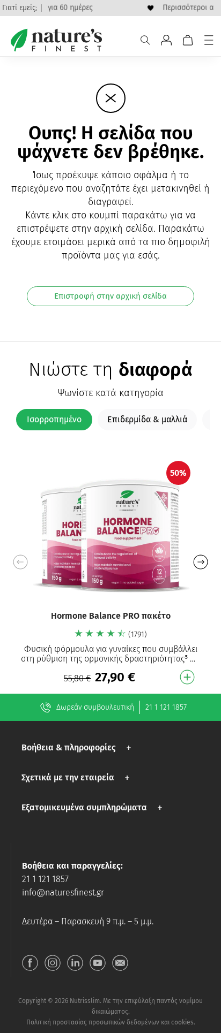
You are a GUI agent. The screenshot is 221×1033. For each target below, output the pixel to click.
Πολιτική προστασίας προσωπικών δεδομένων (92, 1022)
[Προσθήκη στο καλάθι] (187, 677)
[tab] (54, 419)
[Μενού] (208, 40)
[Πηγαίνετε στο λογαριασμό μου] (166, 40)
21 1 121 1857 (166, 707)
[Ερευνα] (145, 40)
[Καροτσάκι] (187, 40)
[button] (200, 562)
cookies (182, 1022)
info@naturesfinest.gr (63, 892)
